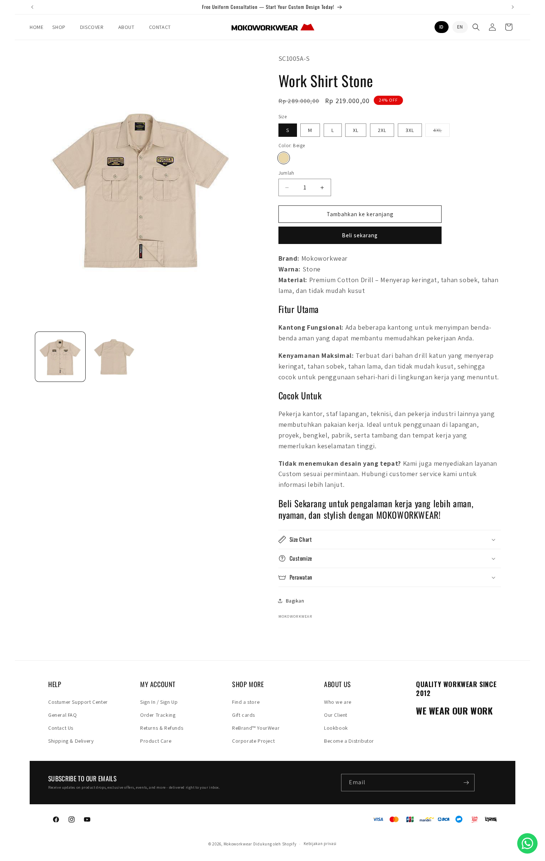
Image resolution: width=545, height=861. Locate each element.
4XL (441, 131)
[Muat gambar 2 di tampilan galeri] (114, 357)
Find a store (246, 702)
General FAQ (62, 715)
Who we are (337, 702)
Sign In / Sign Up (159, 702)
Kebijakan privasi (320, 843)
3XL (410, 130)
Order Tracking (157, 715)
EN (460, 27)
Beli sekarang (360, 235)
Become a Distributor (349, 741)
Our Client (335, 715)
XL (356, 130)
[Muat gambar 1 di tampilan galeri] (60, 357)
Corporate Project (253, 741)
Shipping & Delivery (70, 741)
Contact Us (60, 728)
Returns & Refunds (161, 728)
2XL (382, 130)
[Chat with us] (527, 843)
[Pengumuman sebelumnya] (32, 7)
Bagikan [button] (295, 600)
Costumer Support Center (78, 702)
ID (441, 27)
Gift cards (243, 715)
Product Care (155, 741)
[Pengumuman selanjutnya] (513, 7)
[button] (61, 27)
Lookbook (336, 728)
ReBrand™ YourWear (256, 728)
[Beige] (283, 158)
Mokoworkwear (238, 844)
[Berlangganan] (466, 782)
